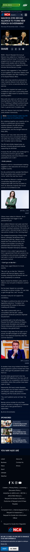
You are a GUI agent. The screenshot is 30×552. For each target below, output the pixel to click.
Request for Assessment (14, 512)
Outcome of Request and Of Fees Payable (15, 503)
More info (4, 544)
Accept (4, 549)
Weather (3, 476)
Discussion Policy (14, 490)
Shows (18, 466)
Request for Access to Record (14, 498)
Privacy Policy (13, 487)
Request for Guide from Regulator (15, 524)
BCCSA (23, 493)
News (3, 466)
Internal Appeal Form (21, 510)
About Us (19, 459)
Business (3, 462)
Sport (2, 469)
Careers (5, 487)
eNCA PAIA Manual (14, 496)
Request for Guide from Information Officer (15, 517)
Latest (3, 459)
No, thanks (13, 549)
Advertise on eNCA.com (11, 493)
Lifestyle (3, 472)
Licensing (23, 487)
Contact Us (19, 462)
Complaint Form (6, 510)
